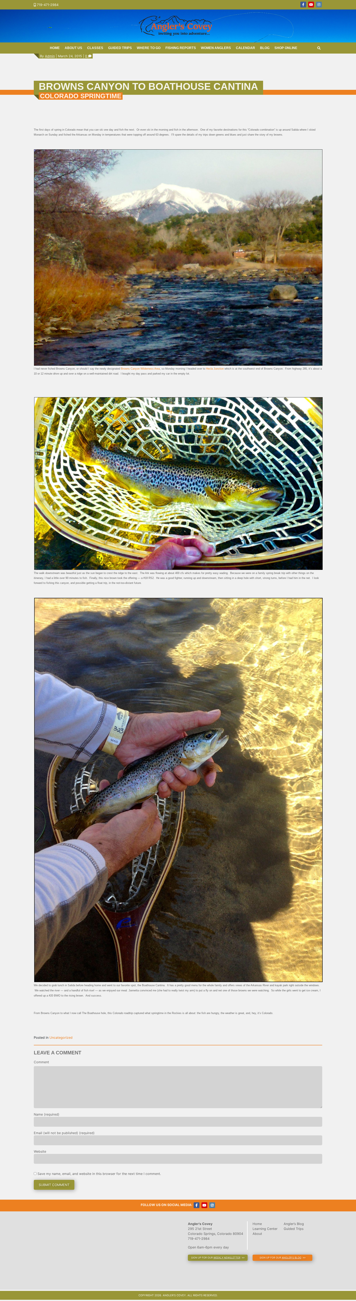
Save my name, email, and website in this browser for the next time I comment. (99, 1174)
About (257, 1234)
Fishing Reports (180, 48)
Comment (41, 1062)
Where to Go (148, 48)
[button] (218, 1258)
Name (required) (46, 1114)
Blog (264, 48)
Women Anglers (216, 48)
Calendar (245, 48)
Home (55, 48)
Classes (95, 48)
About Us (73, 48)
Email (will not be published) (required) (64, 1133)
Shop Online (285, 48)
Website (40, 1151)
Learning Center (265, 1229)
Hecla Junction (215, 368)
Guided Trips (120, 48)
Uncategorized (61, 1037)
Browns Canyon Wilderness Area (140, 368)
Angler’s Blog (294, 1224)
